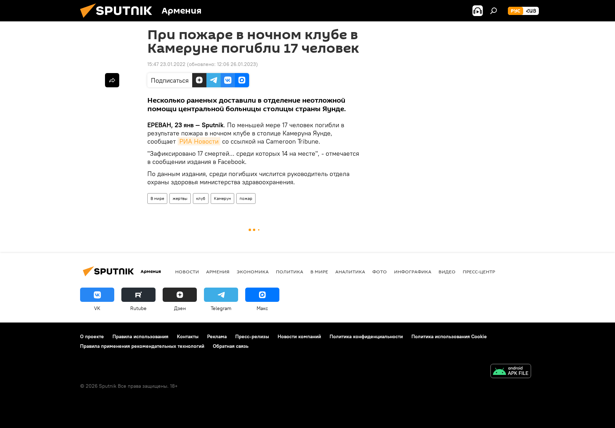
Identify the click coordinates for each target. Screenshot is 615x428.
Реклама (217, 336)
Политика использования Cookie (449, 336)
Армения (218, 271)
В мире (157, 198)
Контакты (188, 336)
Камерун (222, 198)
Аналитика (350, 271)
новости (187, 271)
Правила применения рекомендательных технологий (142, 346)
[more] (112, 80)
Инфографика (412, 271)
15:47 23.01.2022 (166, 64)
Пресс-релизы (252, 336)
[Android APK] (511, 372)
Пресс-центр (479, 271)
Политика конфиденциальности (366, 336)
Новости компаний (299, 336)
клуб (200, 198)
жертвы (180, 198)
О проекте (92, 336)
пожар (246, 198)
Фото (379, 271)
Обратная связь (230, 346)
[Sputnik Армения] (119, 19)
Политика (289, 271)
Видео (447, 271)
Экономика (253, 271)
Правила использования (140, 336)
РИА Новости (199, 141)
